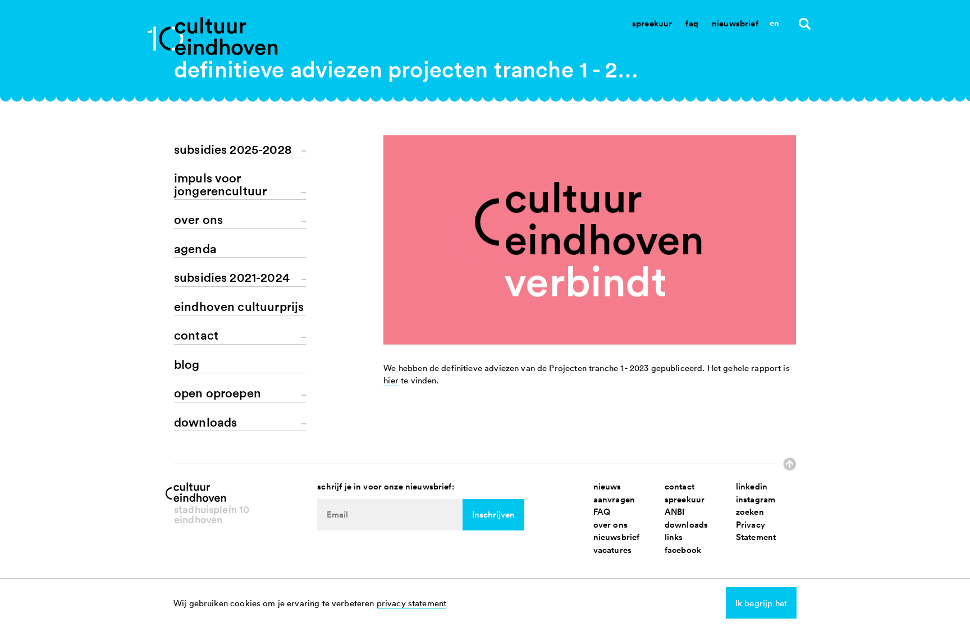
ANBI (675, 512)
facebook (683, 550)
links (674, 537)
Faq (691, 23)
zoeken (750, 512)
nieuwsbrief (616, 537)
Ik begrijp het (761, 602)
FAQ (601, 512)
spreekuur (684, 499)
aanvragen (614, 499)
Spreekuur (652, 23)
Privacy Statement (756, 531)
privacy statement (412, 602)
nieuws (607, 486)
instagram (755, 499)
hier (391, 380)
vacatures (612, 550)
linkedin (751, 486)
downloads (686, 524)
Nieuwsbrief (735, 23)
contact (679, 486)
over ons (610, 524)
